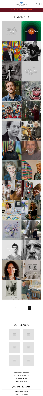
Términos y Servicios (21, 378)
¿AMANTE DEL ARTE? (21, 387)
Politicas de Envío (21, 381)
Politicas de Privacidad (21, 372)
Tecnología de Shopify (22, 394)
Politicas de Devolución (21, 375)
